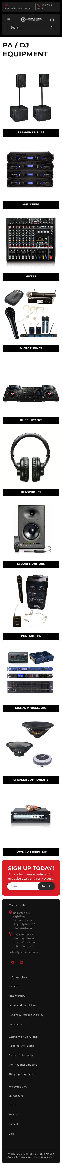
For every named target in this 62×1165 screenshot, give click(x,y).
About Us (14, 986)
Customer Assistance (22, 1045)
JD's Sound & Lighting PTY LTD (38, 1153)
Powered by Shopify (44, 1157)
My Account (16, 1095)
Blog (11, 1133)
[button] (52, 19)
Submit (46, 886)
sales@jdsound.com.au (24, 952)
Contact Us (15, 1024)
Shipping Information (22, 1074)
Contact (13, 1124)
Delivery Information (21, 1055)
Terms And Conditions (22, 1005)
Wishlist (14, 1114)
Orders (13, 1105)
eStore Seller (26, 1157)
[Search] (51, 27)
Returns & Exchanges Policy (26, 1014)
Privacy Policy (17, 995)
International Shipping (23, 1064)
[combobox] (31, 27)
